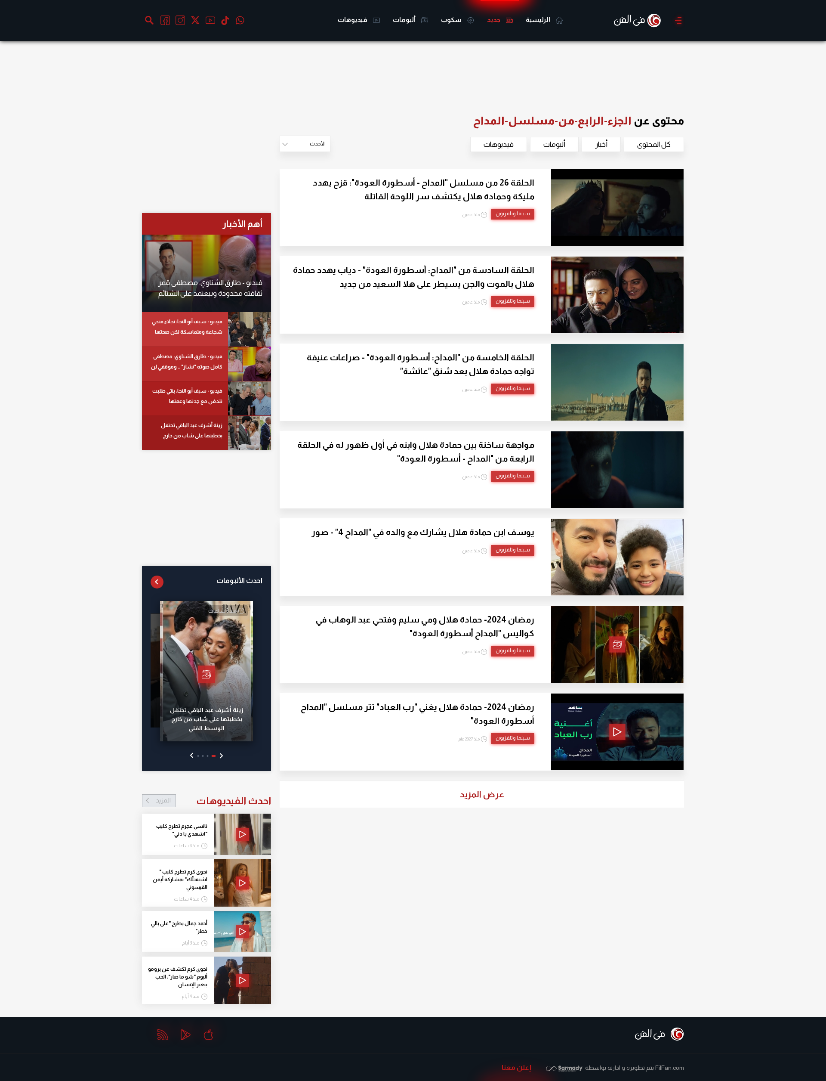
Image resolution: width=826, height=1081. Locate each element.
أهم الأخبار (242, 224)
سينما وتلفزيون (513, 214)
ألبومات (405, 19)
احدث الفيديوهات (213, 800)
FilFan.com (669, 1067)
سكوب (452, 19)
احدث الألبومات (239, 580)
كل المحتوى (654, 144)
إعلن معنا (516, 1067)
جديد (494, 19)
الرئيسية (539, 19)
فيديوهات (353, 19)
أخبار (601, 144)
